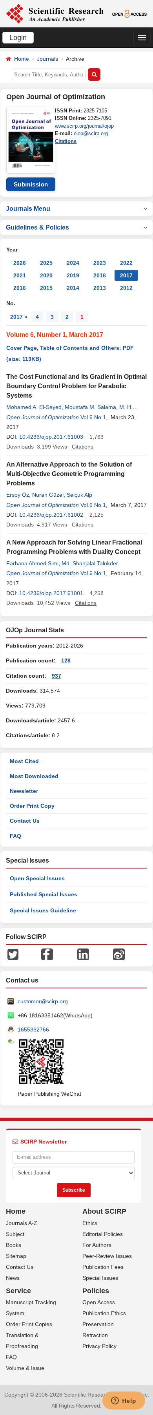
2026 (19, 263)
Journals (47, 59)
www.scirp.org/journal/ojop (84, 126)
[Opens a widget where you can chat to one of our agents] (123, 1401)
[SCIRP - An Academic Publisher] (55, 13)
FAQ (15, 836)
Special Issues (100, 1278)
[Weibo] (119, 954)
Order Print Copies (29, 1324)
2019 (73, 275)
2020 (46, 275)
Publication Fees (103, 1267)
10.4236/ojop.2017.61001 (51, 593)
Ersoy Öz (17, 495)
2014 (73, 288)
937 (56, 676)
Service (18, 1291)
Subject (15, 1234)
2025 (46, 263)
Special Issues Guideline (43, 910)
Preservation (98, 1324)
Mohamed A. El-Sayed (34, 407)
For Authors (96, 1245)
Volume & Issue (25, 1368)
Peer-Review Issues (107, 1256)
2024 (73, 263)
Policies (95, 1291)
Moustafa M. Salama (90, 407)
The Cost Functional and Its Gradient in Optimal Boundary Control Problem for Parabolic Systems (76, 386)
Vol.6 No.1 (93, 417)
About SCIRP (104, 1211)
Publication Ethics (104, 1313)
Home (21, 59)
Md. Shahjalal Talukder (90, 563)
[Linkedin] (83, 954)
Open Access (98, 1302)
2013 (99, 288)
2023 (99, 263)
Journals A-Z (21, 1223)
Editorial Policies (102, 1234)
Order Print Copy (32, 806)
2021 (19, 275)
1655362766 (33, 1029)
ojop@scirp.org (91, 133)
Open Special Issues (37, 878)
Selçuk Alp (79, 495)
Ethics (89, 1223)
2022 (126, 263)
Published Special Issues (43, 894)
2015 (46, 288)
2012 (126, 288)
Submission (31, 184)
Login (18, 38)
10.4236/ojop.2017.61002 (51, 515)
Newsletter (24, 791)
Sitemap (16, 1256)
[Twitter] (12, 954)
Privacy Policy (99, 1346)
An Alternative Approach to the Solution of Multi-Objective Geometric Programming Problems (69, 474)
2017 (126, 275)
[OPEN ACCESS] (129, 13)
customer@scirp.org (43, 1001)
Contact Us (25, 821)
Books (13, 1245)
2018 (99, 275)
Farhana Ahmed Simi (32, 563)
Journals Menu (28, 208)
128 (66, 660)
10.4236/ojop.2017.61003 (51, 437)
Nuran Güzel (48, 495)
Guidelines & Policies (37, 227)
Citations (65, 141)
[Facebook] (47, 954)
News (13, 1278)
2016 (19, 288)
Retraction (95, 1335)
